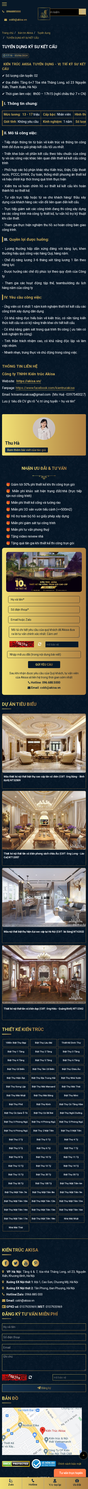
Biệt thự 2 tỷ (16, 1139)
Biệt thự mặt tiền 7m (16, 1192)
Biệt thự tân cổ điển (43, 1069)
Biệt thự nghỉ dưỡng (71, 1113)
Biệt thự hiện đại (16, 1078)
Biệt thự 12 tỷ (15, 1166)
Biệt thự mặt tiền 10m (16, 1201)
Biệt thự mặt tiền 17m (16, 1218)
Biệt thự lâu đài (43, 1042)
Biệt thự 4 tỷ (71, 1139)
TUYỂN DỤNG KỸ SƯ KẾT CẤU (23, 37)
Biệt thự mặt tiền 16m (71, 1209)
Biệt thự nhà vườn (71, 1078)
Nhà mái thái (16, 1227)
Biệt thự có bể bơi (43, 1113)
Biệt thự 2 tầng (43, 1051)
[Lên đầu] (83, 1455)
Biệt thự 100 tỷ (43, 1183)
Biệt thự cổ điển (16, 1069)
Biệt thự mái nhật (16, 1095)
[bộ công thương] (44, 1463)
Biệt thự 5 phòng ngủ (71, 1122)
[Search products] (82, 12)
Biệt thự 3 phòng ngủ (16, 1122)
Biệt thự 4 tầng (16, 1060)
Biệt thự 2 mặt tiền (43, 1130)
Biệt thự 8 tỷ (16, 1157)
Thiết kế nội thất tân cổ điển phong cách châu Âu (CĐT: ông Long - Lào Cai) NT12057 (44, 855)
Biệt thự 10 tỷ (43, 1157)
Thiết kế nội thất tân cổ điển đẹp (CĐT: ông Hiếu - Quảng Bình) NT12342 (43, 1008)
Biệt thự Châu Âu (71, 1069)
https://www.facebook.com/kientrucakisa (45, 388)
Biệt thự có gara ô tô (16, 1113)
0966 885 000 (34, 1294)
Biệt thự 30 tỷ (71, 1174)
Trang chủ (8, 33)
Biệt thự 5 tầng (43, 1060)
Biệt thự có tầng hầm (71, 1104)
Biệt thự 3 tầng (71, 1051)
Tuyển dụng (43, 33)
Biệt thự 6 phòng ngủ (16, 1130)
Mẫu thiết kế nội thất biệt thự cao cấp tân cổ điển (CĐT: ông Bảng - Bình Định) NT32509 (44, 778)
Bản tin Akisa (25, 33)
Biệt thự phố (16, 1104)
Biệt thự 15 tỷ (15, 1174)
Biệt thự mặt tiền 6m (71, 1183)
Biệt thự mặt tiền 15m (43, 1209)
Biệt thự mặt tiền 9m (71, 1192)
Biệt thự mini (71, 1095)
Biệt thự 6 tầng (71, 1060)
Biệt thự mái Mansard (43, 1086)
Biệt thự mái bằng (43, 1095)
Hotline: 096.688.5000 (45, 682)
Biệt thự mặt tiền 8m (43, 1192)
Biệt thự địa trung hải (43, 1078)
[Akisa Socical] (5, 1263)
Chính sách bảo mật (69, 1463)
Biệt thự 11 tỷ (71, 1157)
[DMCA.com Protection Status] (16, 1463)
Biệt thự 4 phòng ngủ (43, 1122)
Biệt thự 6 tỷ (43, 1148)
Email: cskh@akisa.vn (45, 687)
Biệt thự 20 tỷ (43, 1174)
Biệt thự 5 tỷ (16, 1148)
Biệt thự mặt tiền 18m (43, 1218)
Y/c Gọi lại (55, 1484)
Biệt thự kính (43, 1104)
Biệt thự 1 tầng (16, 1051)
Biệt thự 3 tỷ (43, 1139)
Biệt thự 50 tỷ (15, 1183)
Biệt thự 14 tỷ (71, 1166)
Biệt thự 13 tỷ (43, 1166)
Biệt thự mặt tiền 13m (71, 1201)
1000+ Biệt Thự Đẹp (16, 1042)
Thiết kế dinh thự (71, 1042)
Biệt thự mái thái (71, 1086)
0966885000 (13, 11)
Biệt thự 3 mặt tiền (71, 1130)
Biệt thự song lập (16, 1086)
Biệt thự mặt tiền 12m (43, 1201)
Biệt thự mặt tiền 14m (16, 1209)
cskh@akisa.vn (18, 19)
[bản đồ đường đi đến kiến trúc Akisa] (42, 1431)
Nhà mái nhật (71, 1218)
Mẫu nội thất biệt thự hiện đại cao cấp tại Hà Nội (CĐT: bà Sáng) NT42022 (44, 931)
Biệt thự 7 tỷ (71, 1148)
